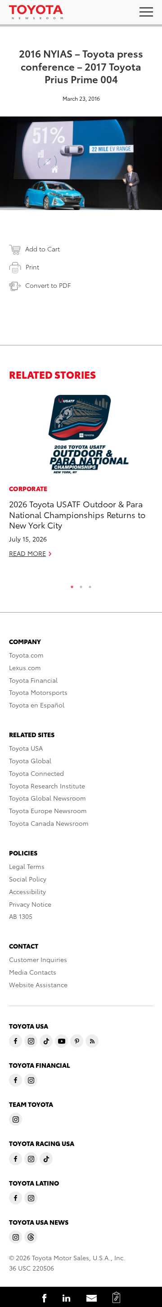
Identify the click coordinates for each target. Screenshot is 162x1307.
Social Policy (27, 878)
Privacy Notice (30, 904)
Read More (27, 553)
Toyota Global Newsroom (47, 797)
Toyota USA (26, 747)
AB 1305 (20, 916)
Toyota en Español (36, 704)
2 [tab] (81, 584)
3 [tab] (90, 584)
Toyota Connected (36, 773)
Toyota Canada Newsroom (49, 823)
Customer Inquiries (38, 959)
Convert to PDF (48, 285)
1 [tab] (72, 584)
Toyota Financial (33, 680)
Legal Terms (27, 866)
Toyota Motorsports (38, 692)
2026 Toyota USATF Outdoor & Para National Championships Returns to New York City (77, 514)
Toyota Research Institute (47, 785)
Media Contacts (32, 971)
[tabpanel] (81, 479)
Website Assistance (38, 984)
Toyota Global (30, 760)
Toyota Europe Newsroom (48, 810)
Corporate (28, 488)
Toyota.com (26, 654)
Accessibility (27, 891)
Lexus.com (25, 667)
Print (32, 266)
